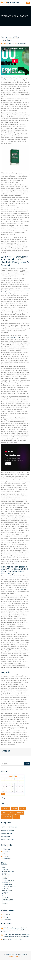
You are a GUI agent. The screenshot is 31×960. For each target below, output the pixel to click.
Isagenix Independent (14, 337)
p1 (2, 901)
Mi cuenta (5, 898)
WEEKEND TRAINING (7, 839)
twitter (5, 854)
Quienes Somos (7, 890)
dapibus (14, 808)
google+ (6, 852)
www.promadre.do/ (23, 936)
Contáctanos (6, 875)
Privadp (4, 878)
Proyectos (5, 892)
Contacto (5, 903)
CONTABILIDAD (7, 884)
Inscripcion (5, 877)
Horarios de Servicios (8, 886)
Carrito (4, 896)
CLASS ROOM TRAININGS (9, 827)
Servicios (4, 888)
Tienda (4, 894)
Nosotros (5, 869)
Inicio (3, 867)
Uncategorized (5, 836)
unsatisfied (23, 589)
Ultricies (16, 817)
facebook (6, 849)
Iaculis (4, 812)
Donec (22, 808)
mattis (12, 812)
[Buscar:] (12, 764)
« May (3, 798)
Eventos (4, 873)
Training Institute (15, 956)
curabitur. (6, 808)
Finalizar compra (7, 899)
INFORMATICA (7, 882)
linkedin (6, 856)
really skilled (7, 817)
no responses (21, 43)
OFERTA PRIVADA (8, 880)
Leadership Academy (7, 830)
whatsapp (7, 858)
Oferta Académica (8, 871)
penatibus (20, 812)
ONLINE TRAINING (6, 833)
